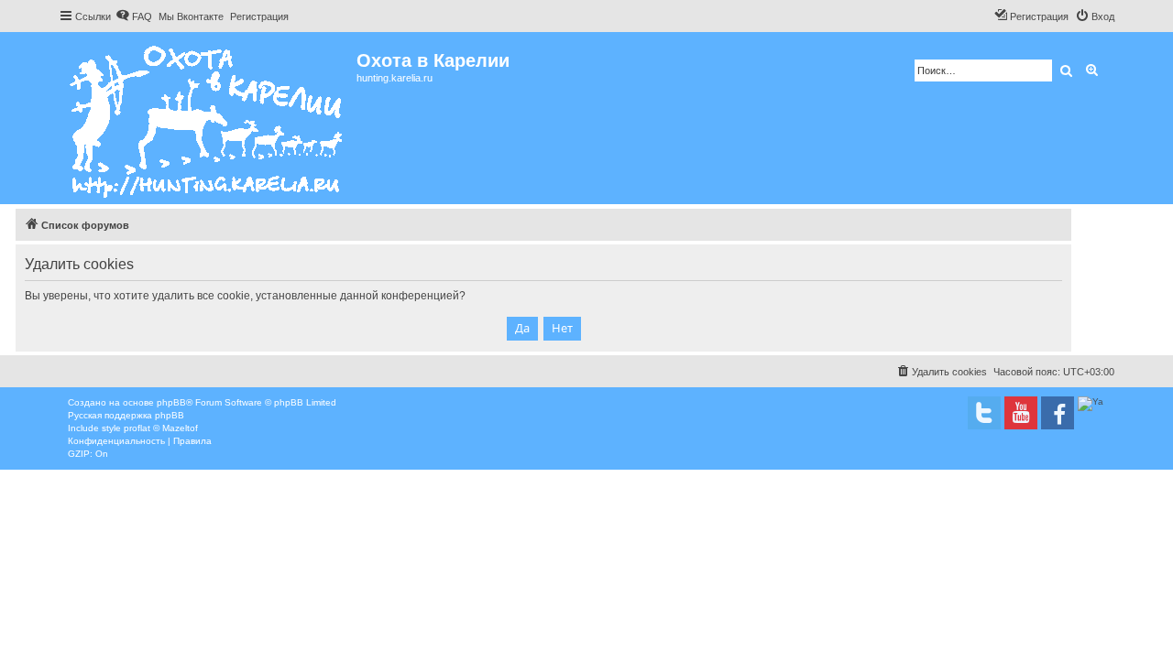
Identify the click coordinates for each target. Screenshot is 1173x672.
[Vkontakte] (984, 412)
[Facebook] (1057, 412)
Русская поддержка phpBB (126, 415)
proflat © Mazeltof (161, 428)
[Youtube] (1020, 412)
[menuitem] (133, 16)
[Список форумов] (207, 118)
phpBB (171, 402)
